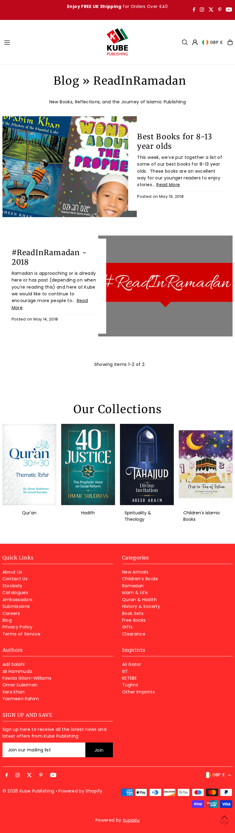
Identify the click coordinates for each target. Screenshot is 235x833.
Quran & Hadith (139, 600)
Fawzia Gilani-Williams (27, 678)
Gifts (127, 627)
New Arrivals (135, 572)
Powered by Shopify (80, 791)
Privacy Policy (17, 627)
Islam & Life (135, 592)
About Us (12, 572)
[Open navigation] (51, 42)
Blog (66, 81)
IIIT (125, 671)
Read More (168, 185)
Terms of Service (21, 634)
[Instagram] (202, 10)
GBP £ (216, 42)
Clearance (133, 634)
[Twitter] (211, 10)
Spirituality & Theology (138, 516)
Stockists (12, 586)
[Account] (195, 42)
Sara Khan (13, 692)
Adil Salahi (13, 664)
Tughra (130, 685)
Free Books (134, 620)
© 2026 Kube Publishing (28, 791)
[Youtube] (229, 10)
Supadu (131, 820)
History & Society (141, 606)
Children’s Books (140, 579)
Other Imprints (138, 692)
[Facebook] (194, 10)
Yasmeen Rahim (20, 699)
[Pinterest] (220, 10)
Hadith (88, 513)
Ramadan (133, 586)
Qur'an (29, 513)
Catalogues (15, 592)
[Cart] (230, 42)
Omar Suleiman (20, 685)
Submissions (16, 606)
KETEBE (129, 678)
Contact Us (15, 579)
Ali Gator (131, 664)
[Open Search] (185, 42)
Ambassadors (17, 600)
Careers (11, 613)
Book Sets (133, 613)
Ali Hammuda (17, 671)
